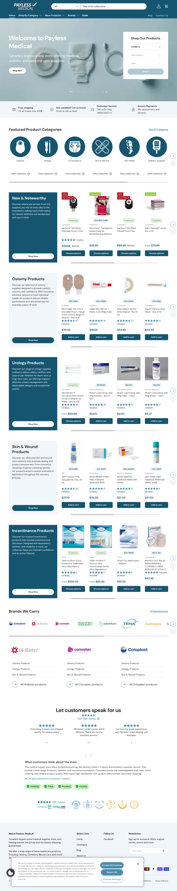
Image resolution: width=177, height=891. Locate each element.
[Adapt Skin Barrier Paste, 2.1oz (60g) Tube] (101, 284)
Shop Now (33, 256)
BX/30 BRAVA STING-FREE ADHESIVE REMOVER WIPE (99, 479)
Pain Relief (129, 160)
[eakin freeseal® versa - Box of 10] (156, 204)
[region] (77, 872)
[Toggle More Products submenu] (63, 15)
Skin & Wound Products (24, 674)
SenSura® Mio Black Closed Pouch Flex (126, 229)
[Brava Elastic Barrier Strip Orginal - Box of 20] (128, 284)
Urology (47, 160)
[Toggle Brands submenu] (77, 15)
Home (12, 15)
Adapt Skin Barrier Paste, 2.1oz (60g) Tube (100, 310)
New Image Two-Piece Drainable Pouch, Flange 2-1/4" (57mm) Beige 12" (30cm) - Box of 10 (73, 313)
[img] (88, 715)
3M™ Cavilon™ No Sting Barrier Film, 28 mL (72, 479)
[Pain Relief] (129, 146)
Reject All (112, 872)
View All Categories (158, 129)
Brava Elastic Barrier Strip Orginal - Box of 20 (127, 312)
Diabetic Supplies (156, 160)
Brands (72, 15)
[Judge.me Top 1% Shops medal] (122, 804)
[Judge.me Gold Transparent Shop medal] (110, 804)
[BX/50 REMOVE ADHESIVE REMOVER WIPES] (128, 452)
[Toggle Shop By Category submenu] (40, 15)
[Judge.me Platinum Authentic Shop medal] (99, 804)
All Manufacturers (159, 611)
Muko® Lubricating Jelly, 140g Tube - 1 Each (128, 394)
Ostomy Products (21, 663)
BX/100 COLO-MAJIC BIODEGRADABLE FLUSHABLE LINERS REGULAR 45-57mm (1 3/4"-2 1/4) (155, 566)
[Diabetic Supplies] (156, 146)
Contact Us (162, 15)
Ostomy (20, 160)
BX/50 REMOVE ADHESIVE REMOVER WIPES (127, 479)
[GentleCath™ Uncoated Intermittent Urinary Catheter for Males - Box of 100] (73, 368)
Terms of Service (161, 881)
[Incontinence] (74, 146)
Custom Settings (112, 879)
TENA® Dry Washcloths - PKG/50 (128, 562)
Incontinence (74, 160)
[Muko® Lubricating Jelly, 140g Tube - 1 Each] (128, 368)
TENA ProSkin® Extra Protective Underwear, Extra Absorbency (73, 563)
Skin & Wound (102, 160)
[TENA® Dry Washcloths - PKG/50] (128, 536)
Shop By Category (28, 15)
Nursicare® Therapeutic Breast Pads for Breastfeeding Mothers (101, 231)
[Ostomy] (20, 146)
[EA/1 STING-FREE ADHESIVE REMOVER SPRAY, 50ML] (156, 452)
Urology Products (21, 669)
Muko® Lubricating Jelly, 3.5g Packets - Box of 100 (101, 396)
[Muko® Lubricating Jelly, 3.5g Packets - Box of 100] (101, 368)
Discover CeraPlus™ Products (27, 70)
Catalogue (82, 844)
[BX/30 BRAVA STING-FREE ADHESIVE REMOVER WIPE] (101, 452)
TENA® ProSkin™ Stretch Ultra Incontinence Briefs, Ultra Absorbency (99, 565)
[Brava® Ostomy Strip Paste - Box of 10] (156, 284)
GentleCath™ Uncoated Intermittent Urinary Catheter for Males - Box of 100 (73, 397)
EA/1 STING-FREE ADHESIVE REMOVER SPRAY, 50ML (155, 479)
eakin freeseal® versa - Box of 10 (156, 229)
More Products (53, 15)
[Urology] (47, 146)
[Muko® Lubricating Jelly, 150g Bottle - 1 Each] (156, 368)
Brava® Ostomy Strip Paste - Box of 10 (155, 310)
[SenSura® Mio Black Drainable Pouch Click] (73, 204)
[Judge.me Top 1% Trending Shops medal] (134, 804)
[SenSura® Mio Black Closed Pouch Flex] (128, 204)
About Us (81, 855)
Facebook (109, 839)
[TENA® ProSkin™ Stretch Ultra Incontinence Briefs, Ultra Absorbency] (101, 536)
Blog (150, 15)
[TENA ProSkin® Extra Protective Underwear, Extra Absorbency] (73, 536)
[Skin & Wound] (102, 146)
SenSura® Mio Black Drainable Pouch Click (72, 229)
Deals (85, 15)
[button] (166, 6)
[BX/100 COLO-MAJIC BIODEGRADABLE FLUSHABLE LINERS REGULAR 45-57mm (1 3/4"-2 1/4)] (156, 536)
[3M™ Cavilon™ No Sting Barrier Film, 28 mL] (73, 452)
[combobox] (99, 6)
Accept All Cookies (112, 865)
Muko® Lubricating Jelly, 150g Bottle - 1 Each (156, 394)
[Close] (138, 864)
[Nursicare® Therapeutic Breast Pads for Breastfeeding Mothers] (101, 204)
